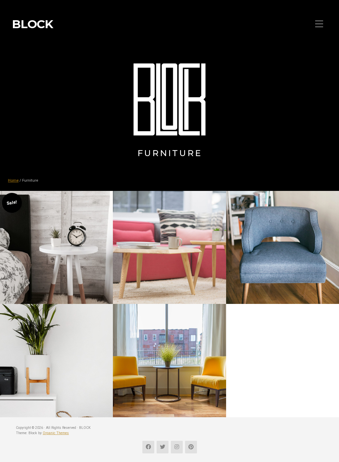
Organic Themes (56, 433)
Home (13, 180)
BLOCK (32, 24)
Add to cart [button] (56, 268)
